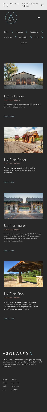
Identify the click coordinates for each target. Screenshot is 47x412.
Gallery (5, 379)
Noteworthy (15, 383)
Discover (9, 116)
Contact (14, 389)
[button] (39, 18)
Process (14, 379)
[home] (11, 18)
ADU (4, 389)
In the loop (15, 386)
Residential (34, 32)
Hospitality (23, 37)
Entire (6, 32)
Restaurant (8, 37)
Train (37, 37)
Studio (5, 386)
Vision (5, 383)
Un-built (23, 43)
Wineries (19, 32)
